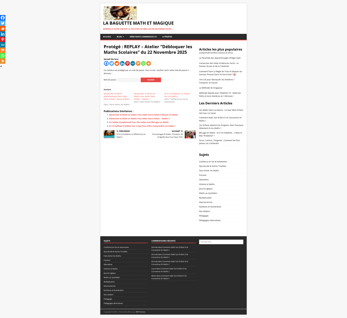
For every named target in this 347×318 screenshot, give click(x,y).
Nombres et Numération (210, 206)
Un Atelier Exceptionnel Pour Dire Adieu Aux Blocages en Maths (139, 122)
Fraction (202, 175)
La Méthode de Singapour (211, 88)
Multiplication (205, 197)
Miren (153, 276)
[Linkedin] (122, 63)
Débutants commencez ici (143, 36)
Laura (153, 268)
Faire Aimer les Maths (209, 170)
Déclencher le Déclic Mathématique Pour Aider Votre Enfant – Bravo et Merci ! (117, 97)
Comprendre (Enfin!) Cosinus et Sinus (216, 52)
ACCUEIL (107, 36)
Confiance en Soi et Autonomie (213, 161)
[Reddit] (117, 63)
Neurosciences (206, 202)
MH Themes (140, 312)
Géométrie (204, 179)
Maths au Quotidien (208, 193)
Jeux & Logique (206, 188)
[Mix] (138, 63)
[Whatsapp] (143, 63)
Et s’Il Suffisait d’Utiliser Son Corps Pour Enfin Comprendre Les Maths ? (142, 126)
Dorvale (154, 247)
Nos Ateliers (204, 211)
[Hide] (1, 66)
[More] (148, 63)
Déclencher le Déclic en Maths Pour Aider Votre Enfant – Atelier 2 (144, 96)
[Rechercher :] (221, 242)
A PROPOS (167, 36)
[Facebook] (106, 63)
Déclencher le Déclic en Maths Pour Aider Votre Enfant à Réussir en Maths (143, 114)
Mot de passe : (111, 79)
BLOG (119, 36)
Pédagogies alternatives (210, 220)
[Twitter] (111, 63)
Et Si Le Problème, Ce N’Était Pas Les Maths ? (177, 95)
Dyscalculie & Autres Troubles (212, 166)
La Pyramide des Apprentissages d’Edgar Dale (220, 58)
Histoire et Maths (207, 184)
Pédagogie (203, 215)
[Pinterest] (127, 63)
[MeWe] (132, 63)
